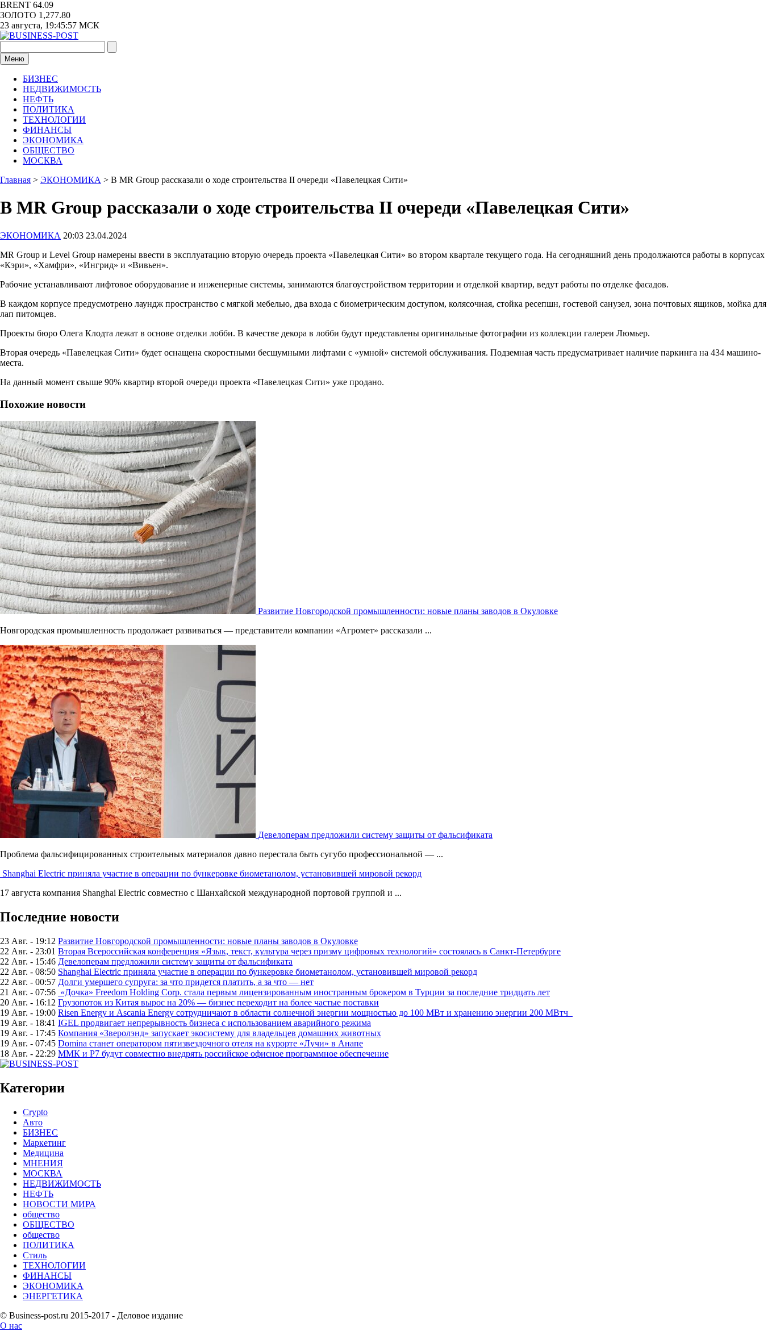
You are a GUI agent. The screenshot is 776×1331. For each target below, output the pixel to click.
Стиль (35, 1255)
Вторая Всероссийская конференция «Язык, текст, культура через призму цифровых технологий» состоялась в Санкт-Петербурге (309, 951)
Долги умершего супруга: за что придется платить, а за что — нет (186, 982)
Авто (33, 1122)
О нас (11, 1325)
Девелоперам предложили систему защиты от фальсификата (375, 835)
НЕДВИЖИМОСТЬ (62, 89)
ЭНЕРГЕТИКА (53, 1296)
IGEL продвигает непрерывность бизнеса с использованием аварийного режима (214, 1023)
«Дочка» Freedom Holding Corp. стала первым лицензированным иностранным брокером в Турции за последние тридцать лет (304, 992)
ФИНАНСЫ (47, 130)
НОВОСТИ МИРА (59, 1204)
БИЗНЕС (40, 79)
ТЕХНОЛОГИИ (54, 119)
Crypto (35, 1112)
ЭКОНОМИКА (53, 140)
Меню (14, 59)
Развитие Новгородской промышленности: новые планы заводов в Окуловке (408, 611)
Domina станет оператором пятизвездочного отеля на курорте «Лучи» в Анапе (210, 1043)
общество (41, 1214)
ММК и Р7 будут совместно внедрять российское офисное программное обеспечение (223, 1053)
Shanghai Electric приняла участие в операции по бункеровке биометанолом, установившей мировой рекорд (212, 873)
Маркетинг (44, 1143)
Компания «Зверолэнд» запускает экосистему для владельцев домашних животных (219, 1033)
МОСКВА (42, 160)
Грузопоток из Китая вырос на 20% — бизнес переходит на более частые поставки (218, 1002)
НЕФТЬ (38, 99)
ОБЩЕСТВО (48, 150)
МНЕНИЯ (43, 1163)
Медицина (43, 1153)
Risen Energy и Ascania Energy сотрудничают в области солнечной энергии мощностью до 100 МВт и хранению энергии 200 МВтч (315, 1012)
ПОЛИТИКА (48, 109)
